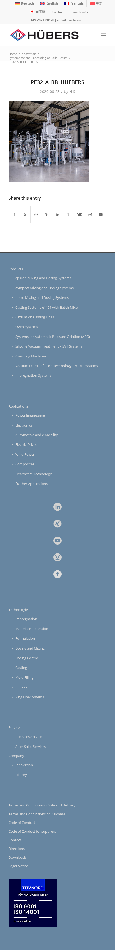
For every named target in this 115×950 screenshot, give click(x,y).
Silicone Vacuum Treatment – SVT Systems (48, 346)
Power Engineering (30, 415)
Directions (17, 848)
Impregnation (26, 618)
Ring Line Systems (29, 697)
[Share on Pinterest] (46, 214)
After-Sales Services (30, 746)
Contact (58, 12)
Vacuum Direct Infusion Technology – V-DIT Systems (56, 365)
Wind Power (24, 454)
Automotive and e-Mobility (36, 434)
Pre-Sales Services (29, 736)
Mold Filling (24, 677)
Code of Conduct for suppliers (32, 831)
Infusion (21, 687)
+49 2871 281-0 (42, 20)
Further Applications (31, 483)
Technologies (19, 609)
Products (16, 268)
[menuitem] (25, 3)
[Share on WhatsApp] (36, 214)
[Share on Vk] (79, 214)
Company (16, 755)
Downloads (79, 12)
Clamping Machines (30, 356)
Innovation (24, 765)
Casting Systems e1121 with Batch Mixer (47, 307)
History (21, 774)
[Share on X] (25, 214)
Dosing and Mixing (30, 648)
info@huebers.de (71, 20)
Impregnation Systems (33, 375)
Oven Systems (26, 326)
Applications (18, 406)
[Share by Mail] (100, 214)
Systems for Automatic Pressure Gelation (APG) (52, 336)
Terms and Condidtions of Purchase (37, 814)
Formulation (25, 638)
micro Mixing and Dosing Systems (42, 297)
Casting (21, 667)
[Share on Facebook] (14, 214)
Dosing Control (27, 657)
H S (72, 91)
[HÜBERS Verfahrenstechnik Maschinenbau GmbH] (48, 35)
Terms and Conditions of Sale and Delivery (42, 805)
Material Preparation (31, 628)
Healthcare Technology (33, 474)
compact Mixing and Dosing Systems (44, 287)
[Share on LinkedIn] (57, 214)
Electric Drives (26, 444)
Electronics (23, 425)
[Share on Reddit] (90, 214)
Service (14, 727)
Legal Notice (18, 866)
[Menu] (103, 35)
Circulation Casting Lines (34, 317)
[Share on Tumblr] (68, 214)
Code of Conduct (22, 822)
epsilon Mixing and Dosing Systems (43, 278)
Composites (24, 464)
